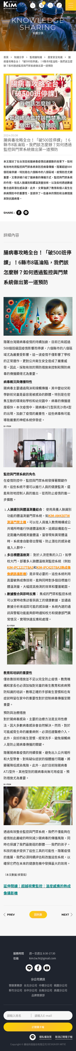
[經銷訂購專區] (50, 5)
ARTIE (63, 1044)
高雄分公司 (60, 990)
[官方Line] (29, 967)
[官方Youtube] (46, 967)
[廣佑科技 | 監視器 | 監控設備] (10, 5)
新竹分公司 (15, 990)
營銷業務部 (15, 985)
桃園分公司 (60, 985)
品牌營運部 (38, 995)
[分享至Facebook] (19, 212)
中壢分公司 (45, 985)
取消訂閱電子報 (63, 1036)
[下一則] (67, 914)
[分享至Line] (26, 212)
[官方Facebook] (38, 967)
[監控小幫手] (59, 5)
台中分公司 (30, 990)
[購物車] (41, 5)
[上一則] (9, 914)
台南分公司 (45, 990)
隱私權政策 (45, 1036)
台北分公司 (30, 985)
